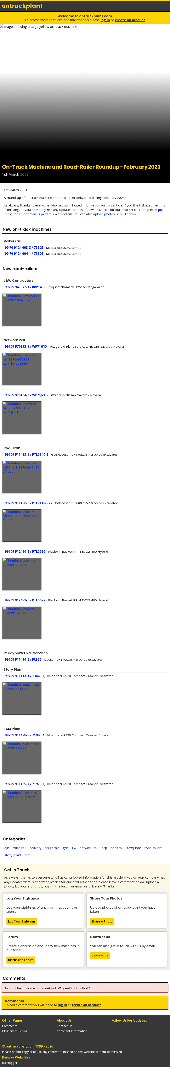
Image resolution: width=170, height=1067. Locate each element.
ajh (6, 848)
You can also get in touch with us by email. (122, 946)
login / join (156, 5)
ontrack (22, 6)
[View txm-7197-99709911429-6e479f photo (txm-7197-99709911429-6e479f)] (22, 806)
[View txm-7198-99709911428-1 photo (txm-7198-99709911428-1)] (22, 758)
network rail (88, 848)
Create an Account (130, 20)
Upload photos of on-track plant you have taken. (122, 909)
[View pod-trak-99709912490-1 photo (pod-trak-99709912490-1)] (22, 574)
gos (66, 848)
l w (74, 848)
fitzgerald (52, 848)
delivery (35, 848)
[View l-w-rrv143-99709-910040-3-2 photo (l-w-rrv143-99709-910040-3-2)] (22, 310)
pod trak (117, 848)
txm (27, 855)
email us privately (41, 214)
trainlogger (9, 1063)
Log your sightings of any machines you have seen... (41, 909)
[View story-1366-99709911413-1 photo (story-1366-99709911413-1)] (22, 698)
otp (104, 848)
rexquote (134, 848)
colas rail (19, 848)
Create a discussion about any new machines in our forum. (43, 948)
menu (165, 5)
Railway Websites (16, 1057)
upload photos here (108, 214)
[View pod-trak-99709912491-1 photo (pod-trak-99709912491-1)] (22, 623)
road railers (153, 848)
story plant (12, 855)
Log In (105, 20)
